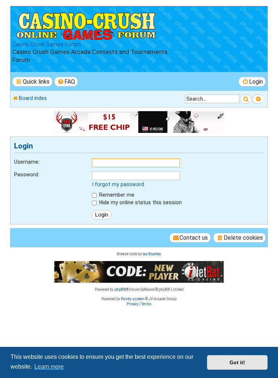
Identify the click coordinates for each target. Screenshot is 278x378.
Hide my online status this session (140, 202)
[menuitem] (66, 82)
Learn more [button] (49, 367)
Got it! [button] (237, 362)
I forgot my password (118, 184)
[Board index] (86, 24)
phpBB (120, 289)
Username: (26, 162)
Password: (26, 174)
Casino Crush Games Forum (46, 44)
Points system (132, 299)
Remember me (116, 195)
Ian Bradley (152, 254)
